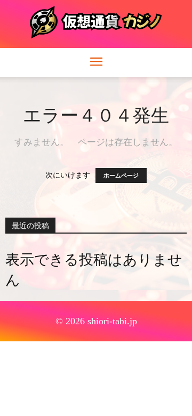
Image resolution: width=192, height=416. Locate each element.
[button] (96, 62)
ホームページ (121, 175)
